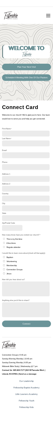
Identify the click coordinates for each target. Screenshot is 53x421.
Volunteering (12, 261)
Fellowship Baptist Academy (26, 387)
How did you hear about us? (13, 280)
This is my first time (14, 239)
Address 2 (6, 184)
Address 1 (6, 174)
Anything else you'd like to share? (15, 300)
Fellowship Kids (26, 407)
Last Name (6, 139)
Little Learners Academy (26, 394)
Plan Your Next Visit (26, 67)
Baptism (10, 257)
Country (5, 194)
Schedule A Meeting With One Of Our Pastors (26, 77)
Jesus (9, 273)
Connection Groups (15, 269)
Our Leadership (26, 381)
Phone (4, 162)
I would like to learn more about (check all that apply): (23, 253)
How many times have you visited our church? (21, 235)
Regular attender (14, 247)
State (4, 213)
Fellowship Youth (26, 400)
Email (4, 150)
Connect (26, 324)
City (3, 203)
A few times (11, 243)
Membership (12, 265)
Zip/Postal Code (8, 223)
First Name (6, 129)
